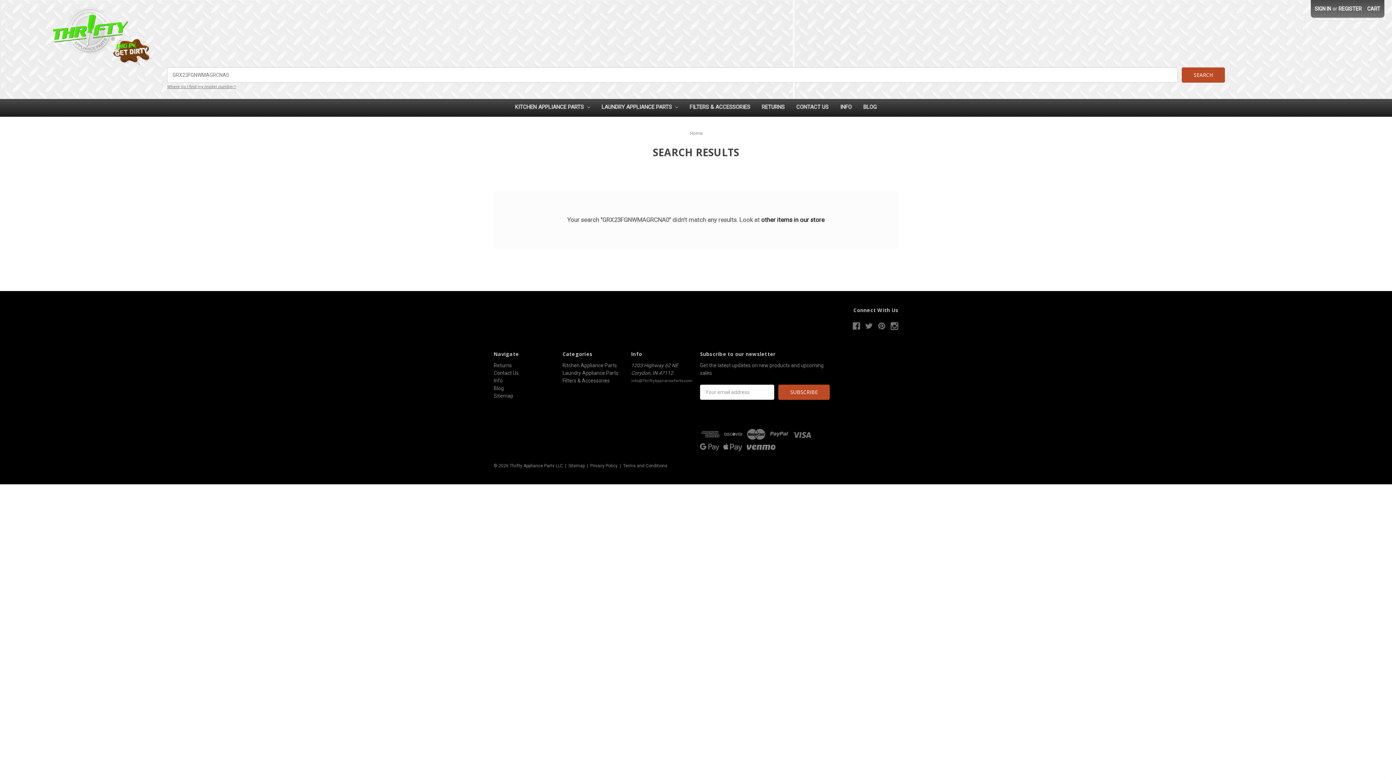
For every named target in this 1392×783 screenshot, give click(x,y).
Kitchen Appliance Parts (550, 107)
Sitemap (503, 396)
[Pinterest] (882, 326)
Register (1350, 9)
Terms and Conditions (645, 465)
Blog (870, 107)
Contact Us (812, 107)
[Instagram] (894, 326)
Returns (773, 107)
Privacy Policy (604, 465)
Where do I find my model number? (201, 86)
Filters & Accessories (720, 107)
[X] (869, 326)
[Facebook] (856, 326)
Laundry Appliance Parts (638, 107)
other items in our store (793, 219)
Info (846, 107)
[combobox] (672, 75)
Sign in (1323, 9)
